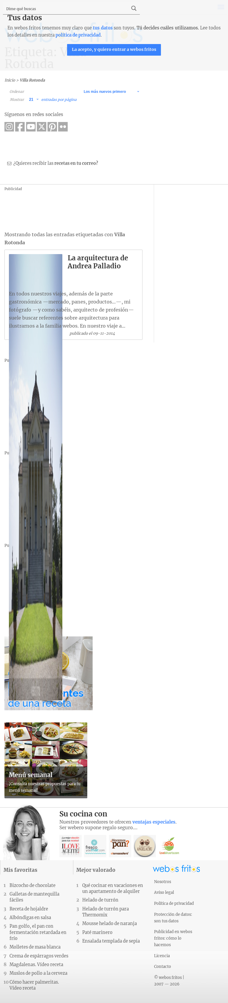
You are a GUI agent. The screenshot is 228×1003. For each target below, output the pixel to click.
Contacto (162, 966)
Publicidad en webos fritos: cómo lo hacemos (173, 938)
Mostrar (17, 99)
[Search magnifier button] (134, 8)
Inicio (9, 80)
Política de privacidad (174, 903)
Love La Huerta (169, 846)
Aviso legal (164, 892)
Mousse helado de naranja (109, 923)
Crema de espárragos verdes (39, 956)
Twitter (41, 127)
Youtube (31, 127)
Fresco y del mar (95, 846)
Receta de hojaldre (29, 909)
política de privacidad (78, 35)
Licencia (162, 955)
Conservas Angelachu (145, 846)
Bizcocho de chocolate (33, 885)
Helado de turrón (100, 900)
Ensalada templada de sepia (111, 941)
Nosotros (162, 881)
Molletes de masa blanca (35, 947)
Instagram (9, 127)
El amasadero (120, 846)
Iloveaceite (70, 846)
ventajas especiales (153, 822)
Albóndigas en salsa (30, 917)
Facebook (20, 127)
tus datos (102, 28)
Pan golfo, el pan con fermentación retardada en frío (38, 932)
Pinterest (52, 127)
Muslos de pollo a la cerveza (38, 973)
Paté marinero (97, 932)
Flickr (63, 127)
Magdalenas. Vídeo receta (36, 964)
